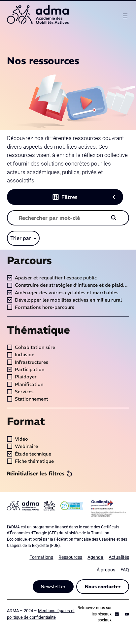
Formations (41, 557)
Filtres (69, 197)
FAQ (124, 570)
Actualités (119, 557)
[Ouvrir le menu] (125, 16)
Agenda (95, 557)
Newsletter (53, 587)
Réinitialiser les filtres (35, 473)
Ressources (70, 557)
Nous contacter (102, 587)
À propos (106, 570)
